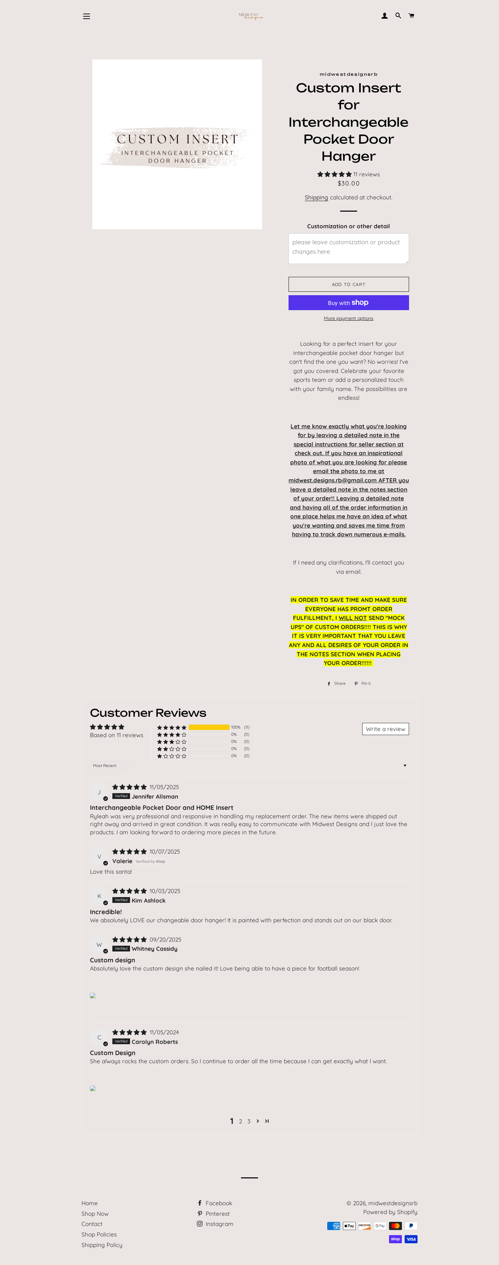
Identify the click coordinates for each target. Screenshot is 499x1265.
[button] (335, 174)
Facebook (218, 1203)
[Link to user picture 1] (92, 995)
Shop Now (95, 1213)
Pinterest (217, 1213)
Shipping (316, 197)
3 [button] (249, 1121)
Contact (92, 1223)
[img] (130, 786)
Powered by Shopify (390, 1211)
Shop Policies (99, 1234)
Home (89, 1203)
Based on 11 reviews (116, 734)
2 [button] (240, 1121)
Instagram (219, 1223)
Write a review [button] (385, 728)
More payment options (348, 318)
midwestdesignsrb (393, 1203)
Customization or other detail (348, 226)
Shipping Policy (102, 1244)
